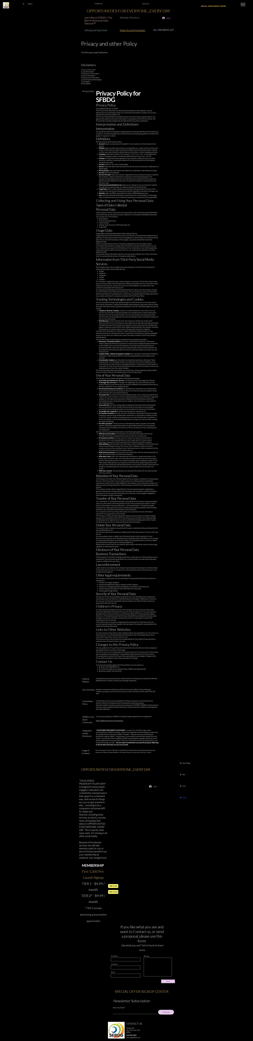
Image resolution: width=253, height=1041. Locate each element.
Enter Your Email (118, 1007)
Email (112, 972)
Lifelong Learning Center (95, 30)
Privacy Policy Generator (139, 121)
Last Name (114, 964)
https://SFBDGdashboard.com (137, 193)
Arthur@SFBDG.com (112, 667)
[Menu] (243, 4)
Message (146, 956)
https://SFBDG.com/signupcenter (134, 669)
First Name (114, 956)
